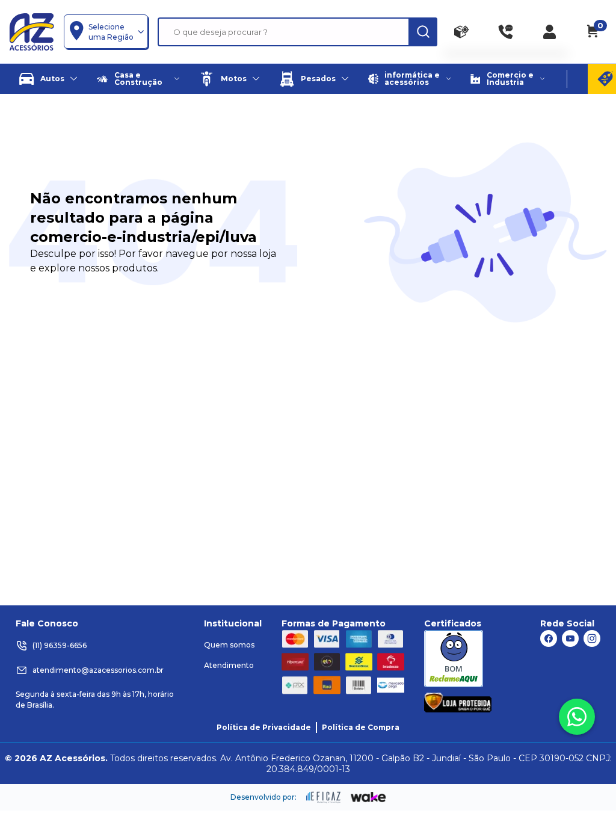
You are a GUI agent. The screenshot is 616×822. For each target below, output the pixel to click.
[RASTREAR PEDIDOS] (461, 32)
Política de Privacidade (264, 727)
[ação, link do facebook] (548, 638)
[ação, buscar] (422, 31)
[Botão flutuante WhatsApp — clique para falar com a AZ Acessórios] (577, 717)
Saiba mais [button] (489, 777)
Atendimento (229, 665)
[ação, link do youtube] (570, 638)
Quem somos (229, 644)
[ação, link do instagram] (592, 638)
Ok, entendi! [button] (548, 785)
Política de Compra (360, 727)
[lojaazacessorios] (31, 31)
